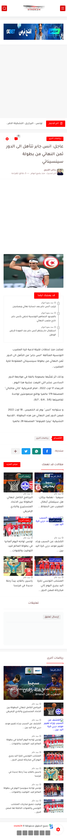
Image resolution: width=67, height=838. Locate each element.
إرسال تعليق (52, 617)
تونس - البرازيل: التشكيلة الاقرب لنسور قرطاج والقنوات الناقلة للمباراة (23, 123)
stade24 (18, 826)
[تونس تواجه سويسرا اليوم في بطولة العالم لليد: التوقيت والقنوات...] (53, 790)
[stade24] (33, 8)
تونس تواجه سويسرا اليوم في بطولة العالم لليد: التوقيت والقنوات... (22, 790)
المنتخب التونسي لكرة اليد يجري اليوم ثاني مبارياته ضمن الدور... (50, 586)
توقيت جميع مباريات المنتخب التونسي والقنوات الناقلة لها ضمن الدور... (23, 808)
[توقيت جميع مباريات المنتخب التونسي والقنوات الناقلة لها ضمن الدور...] (53, 806)
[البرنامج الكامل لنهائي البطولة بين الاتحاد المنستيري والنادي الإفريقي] (53, 709)
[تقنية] (42, 832)
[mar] (47, 832)
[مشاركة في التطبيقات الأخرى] (15, 451)
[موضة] (36, 832)
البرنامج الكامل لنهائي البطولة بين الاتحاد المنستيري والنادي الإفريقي (23, 709)
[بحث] (4, 8)
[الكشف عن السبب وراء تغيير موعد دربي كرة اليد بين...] (53, 725)
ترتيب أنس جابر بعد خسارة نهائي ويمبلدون (34, 306)
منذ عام (57, 493)
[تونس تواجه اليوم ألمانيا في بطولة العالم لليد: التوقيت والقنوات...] (53, 741)
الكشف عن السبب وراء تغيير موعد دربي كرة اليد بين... (49, 546)
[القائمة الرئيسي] (62, 8)
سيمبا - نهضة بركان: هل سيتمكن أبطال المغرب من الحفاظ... (50, 502)
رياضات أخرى (55, 139)
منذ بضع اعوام (47, 302)
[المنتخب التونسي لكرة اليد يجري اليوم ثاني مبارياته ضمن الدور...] (53, 757)
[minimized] (25, 832)
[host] (19, 832)
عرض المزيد (12, 464)
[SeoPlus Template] (51, 826)
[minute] (30, 832)
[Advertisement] (33, 81)
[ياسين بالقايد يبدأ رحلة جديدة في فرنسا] (53, 773)
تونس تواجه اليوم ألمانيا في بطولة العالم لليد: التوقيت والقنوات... (18, 546)
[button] (47, 451)
